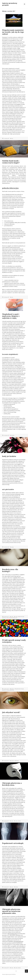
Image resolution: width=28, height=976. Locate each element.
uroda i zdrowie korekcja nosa (11, 617)
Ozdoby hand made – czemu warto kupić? (11, 162)
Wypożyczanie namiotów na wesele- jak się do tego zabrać (13, 32)
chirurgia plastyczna (18, 941)
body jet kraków (9, 456)
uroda (12, 547)
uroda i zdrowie (18, 820)
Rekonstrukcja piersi (12, 933)
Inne (12, 138)
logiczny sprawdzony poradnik (9, 4)
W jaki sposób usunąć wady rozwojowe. (14, 641)
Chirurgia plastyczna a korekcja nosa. (12, 784)
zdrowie (12, 435)
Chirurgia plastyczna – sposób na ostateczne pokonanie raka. (11, 911)
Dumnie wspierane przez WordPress (9, 974)
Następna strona (26, 971)
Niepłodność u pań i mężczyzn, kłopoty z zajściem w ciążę (10, 316)
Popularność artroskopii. (13, 843)
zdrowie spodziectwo (10, 690)
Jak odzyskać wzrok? (11, 712)
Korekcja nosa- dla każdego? (10, 570)
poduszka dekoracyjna (10, 188)
